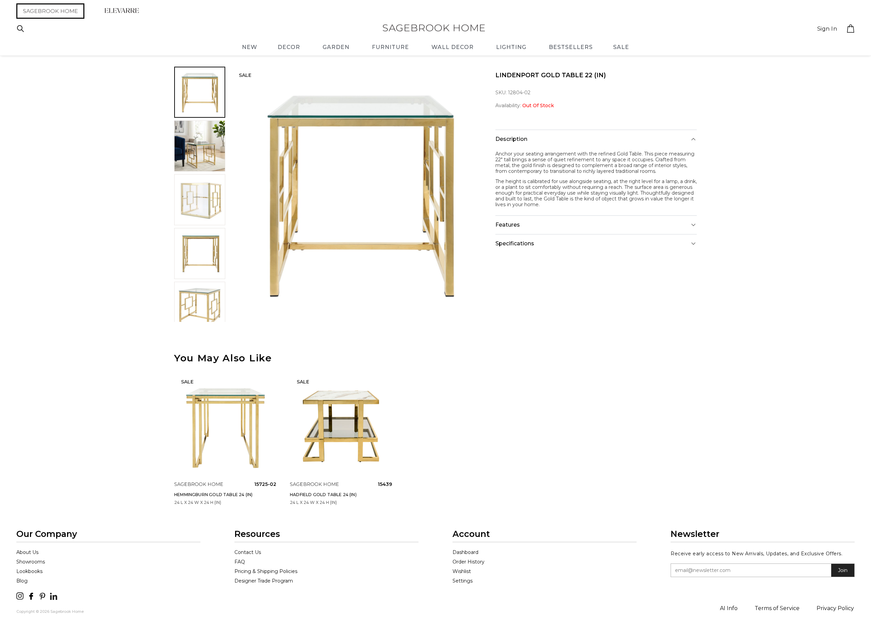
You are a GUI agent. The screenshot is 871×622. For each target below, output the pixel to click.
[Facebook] (31, 596)
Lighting (511, 47)
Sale (621, 47)
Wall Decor (452, 47)
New (249, 47)
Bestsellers (571, 47)
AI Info (729, 608)
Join (843, 570)
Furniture (390, 47)
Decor (289, 47)
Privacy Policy (835, 608)
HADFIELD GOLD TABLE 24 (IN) (323, 494)
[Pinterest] (42, 596)
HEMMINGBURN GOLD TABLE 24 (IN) (213, 494)
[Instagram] (19, 596)
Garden (336, 47)
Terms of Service (777, 608)
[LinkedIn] (53, 596)
